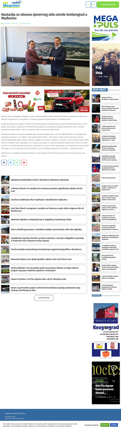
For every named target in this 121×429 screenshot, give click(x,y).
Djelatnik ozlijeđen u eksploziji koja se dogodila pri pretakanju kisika (41, 219)
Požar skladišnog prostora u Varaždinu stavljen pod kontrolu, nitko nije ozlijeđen (46, 229)
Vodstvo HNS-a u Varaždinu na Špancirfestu (110, 98)
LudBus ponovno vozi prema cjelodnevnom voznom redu (108, 128)
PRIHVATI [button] (105, 425)
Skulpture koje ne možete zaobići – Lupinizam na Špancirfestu (110, 188)
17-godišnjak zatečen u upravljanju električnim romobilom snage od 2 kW (110, 247)
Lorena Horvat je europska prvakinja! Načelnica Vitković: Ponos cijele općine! (110, 169)
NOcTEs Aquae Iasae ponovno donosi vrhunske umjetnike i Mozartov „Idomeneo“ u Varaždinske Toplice (110, 110)
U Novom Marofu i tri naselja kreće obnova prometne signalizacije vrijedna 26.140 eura (46, 189)
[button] (4, 162)
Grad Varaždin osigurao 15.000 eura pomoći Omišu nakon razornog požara (110, 267)
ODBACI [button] (114, 425)
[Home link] (12, 4)
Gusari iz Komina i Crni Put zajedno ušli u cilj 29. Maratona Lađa (38, 279)
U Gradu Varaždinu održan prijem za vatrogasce (110, 277)
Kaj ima (98, 70)
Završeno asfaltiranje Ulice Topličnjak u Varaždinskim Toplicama (39, 199)
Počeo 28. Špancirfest (108, 178)
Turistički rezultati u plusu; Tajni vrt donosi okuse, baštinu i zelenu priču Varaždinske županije (110, 198)
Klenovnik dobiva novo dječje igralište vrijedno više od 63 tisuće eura (41, 259)
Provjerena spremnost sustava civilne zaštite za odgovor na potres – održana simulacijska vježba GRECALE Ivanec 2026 (109, 210)
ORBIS (22, 414)
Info (98, 62)
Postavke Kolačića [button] (92, 425)
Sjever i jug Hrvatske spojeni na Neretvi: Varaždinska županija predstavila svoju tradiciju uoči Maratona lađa (45, 289)
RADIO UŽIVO (108, 4)
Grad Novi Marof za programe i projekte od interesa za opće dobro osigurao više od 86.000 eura (47, 209)
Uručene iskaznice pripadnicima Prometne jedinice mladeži (109, 287)
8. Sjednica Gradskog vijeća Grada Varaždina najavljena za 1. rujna (109, 138)
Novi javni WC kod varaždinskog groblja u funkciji (109, 257)
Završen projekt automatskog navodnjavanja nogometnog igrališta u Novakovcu (46, 249)
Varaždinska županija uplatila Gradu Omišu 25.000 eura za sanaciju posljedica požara (109, 159)
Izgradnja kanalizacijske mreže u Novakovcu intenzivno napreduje (40, 180)
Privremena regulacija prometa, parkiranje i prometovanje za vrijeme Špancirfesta (110, 228)
